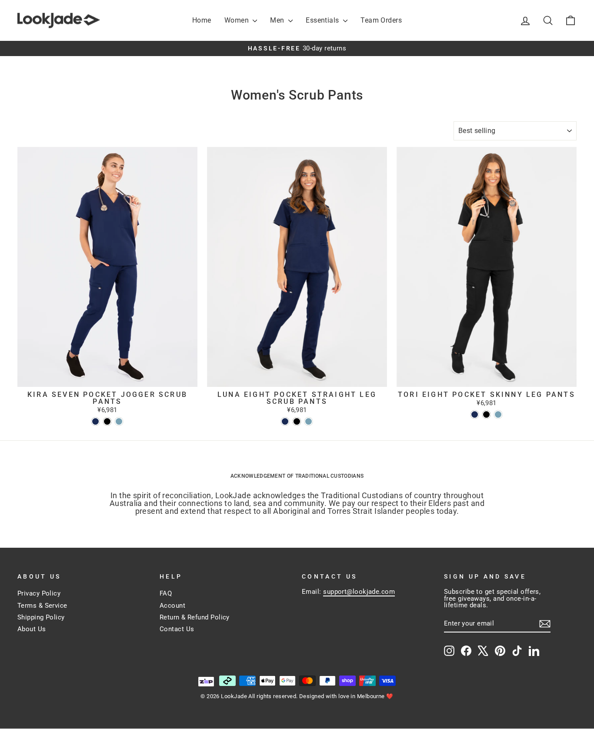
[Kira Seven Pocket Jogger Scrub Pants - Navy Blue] (95, 421)
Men (278, 20)
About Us (31, 629)
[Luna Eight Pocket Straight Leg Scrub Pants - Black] (297, 421)
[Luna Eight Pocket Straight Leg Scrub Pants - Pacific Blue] (308, 421)
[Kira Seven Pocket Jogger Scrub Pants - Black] (107, 421)
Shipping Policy (41, 617)
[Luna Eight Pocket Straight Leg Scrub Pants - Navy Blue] (285, 421)
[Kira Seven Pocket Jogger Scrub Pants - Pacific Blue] (119, 421)
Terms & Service (42, 605)
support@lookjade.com (359, 592)
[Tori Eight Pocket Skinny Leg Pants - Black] (486, 414)
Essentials (323, 20)
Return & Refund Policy (195, 617)
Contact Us (177, 629)
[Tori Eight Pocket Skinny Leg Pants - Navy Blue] (475, 414)
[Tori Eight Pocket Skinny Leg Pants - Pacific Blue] (498, 414)
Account (172, 605)
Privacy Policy (38, 593)
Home (201, 20)
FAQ (166, 593)
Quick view (107, 378)
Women (237, 20)
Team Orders (381, 20)
